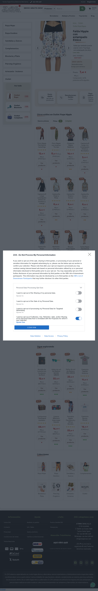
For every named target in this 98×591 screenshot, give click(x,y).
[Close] (90, 255)
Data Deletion (35, 336)
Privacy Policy (62, 336)
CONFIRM (31, 327)
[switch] (79, 292)
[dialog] (49, 295)
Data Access (49, 336)
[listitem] (49, 287)
